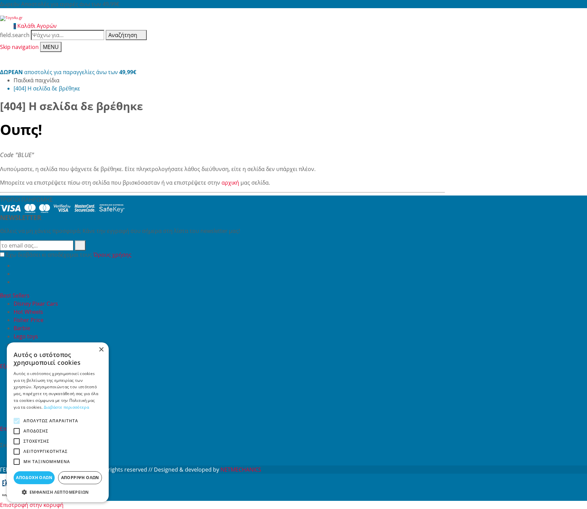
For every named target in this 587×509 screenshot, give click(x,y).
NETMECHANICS (240, 469)
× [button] (101, 349)
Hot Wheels (28, 312)
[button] (58, 492)
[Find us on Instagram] (16, 282)
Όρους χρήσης (112, 254)
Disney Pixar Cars (36, 303)
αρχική (230, 182)
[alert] (58, 422)
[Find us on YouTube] (16, 273)
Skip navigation (19, 47)
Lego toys (26, 336)
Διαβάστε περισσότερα (66, 407)
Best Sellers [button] (15, 295)
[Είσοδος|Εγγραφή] (3, 26)
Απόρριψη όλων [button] (80, 477)
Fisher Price (28, 320)
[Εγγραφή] (80, 245)
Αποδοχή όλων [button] (34, 477)
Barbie (22, 328)
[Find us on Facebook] (16, 265)
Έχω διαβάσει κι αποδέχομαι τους (68, 254)
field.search (15, 35)
